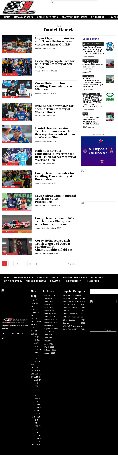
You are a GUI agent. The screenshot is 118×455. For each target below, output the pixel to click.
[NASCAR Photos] (3, 338)
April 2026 (48, 307)
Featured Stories (10, 52)
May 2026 (48, 304)
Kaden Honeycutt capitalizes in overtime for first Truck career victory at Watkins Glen (55, 155)
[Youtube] (18, 333)
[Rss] (22, 333)
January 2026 (49, 316)
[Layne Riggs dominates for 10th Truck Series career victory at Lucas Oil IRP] (17, 44)
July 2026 (48, 298)
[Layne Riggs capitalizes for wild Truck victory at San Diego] (17, 67)
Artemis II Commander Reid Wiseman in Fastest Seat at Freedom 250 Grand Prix (93, 82)
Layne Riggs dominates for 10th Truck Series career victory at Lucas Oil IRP (55, 41)
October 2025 (50, 326)
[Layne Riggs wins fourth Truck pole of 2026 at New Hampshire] (110, 63)
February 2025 (50, 350)
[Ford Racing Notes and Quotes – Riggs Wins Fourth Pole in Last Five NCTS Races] (110, 46)
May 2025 (48, 341)
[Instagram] (13, 333)
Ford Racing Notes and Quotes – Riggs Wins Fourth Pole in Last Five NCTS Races (93, 50)
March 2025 (49, 347)
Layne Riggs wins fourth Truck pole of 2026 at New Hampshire (93, 66)
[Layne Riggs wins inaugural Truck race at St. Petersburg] (17, 202)
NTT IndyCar (88, 76)
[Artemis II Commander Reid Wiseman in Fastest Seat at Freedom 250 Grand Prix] (110, 79)
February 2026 (50, 313)
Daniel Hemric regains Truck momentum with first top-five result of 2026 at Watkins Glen (55, 133)
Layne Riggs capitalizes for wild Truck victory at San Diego (55, 64)
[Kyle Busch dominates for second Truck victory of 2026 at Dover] (17, 112)
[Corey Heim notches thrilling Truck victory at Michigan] (17, 89)
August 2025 (49, 332)
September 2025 (51, 329)
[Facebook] (3, 333)
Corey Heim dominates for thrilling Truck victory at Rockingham (55, 176)
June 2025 (48, 338)
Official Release (88, 56)
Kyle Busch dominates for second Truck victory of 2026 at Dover (54, 109)
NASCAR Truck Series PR (92, 44)
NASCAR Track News (91, 94)
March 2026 (49, 310)
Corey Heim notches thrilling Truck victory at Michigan (53, 86)
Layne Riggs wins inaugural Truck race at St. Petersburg (55, 199)
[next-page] (36, 263)
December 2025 (50, 319)
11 (30, 264)
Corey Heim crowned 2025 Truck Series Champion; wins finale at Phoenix (54, 221)
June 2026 (48, 301)
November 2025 (50, 322)
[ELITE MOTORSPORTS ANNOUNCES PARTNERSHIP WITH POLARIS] (110, 116)
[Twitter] (8, 333)
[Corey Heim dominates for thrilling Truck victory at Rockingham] (17, 179)
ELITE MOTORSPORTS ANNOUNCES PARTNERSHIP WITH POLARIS (91, 120)
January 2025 (49, 353)
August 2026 (49, 295)
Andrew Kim (40, 48)
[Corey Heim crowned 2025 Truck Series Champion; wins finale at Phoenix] (17, 224)
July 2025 (48, 335)
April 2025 (48, 344)
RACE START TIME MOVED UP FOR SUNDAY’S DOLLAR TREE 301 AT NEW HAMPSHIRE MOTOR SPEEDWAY (93, 101)
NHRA (85, 114)
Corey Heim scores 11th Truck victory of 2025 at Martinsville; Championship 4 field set (53, 245)
